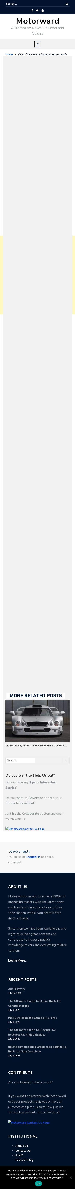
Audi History (16, 989)
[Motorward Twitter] (37, 10)
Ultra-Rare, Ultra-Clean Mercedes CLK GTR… (36, 745)
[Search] (67, 3)
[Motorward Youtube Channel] (42, 10)
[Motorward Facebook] (32, 10)
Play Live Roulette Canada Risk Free (32, 1018)
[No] (70, 1177)
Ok (38, 1183)
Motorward (37, 21)
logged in (33, 857)
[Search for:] (17, 3)
